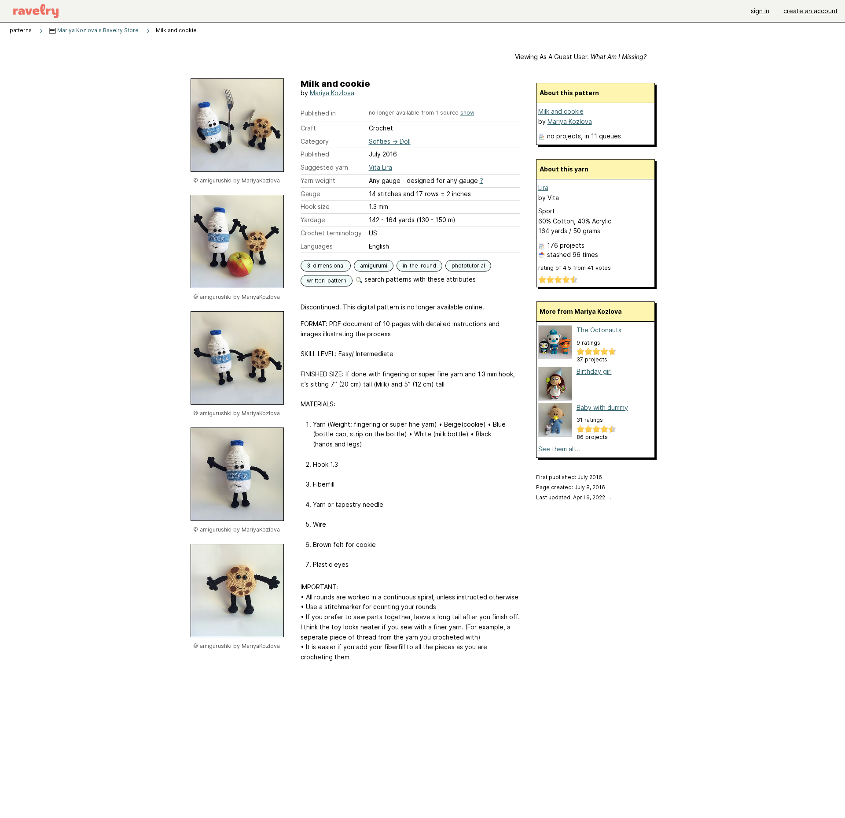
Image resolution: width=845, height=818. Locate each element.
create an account (810, 11)
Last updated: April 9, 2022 (573, 497)
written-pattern (326, 280)
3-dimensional (326, 265)
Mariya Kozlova (332, 93)
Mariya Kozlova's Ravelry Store (97, 30)
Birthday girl (594, 371)
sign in (760, 11)
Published (315, 154)
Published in (318, 113)
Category (315, 141)
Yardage (313, 219)
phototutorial (468, 265)
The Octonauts (599, 330)
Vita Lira (380, 167)
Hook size (315, 206)
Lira (543, 187)
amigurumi (373, 265)
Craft (308, 128)
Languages (317, 246)
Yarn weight (318, 180)
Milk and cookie (561, 111)
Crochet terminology (331, 233)
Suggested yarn (324, 167)
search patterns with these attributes (419, 279)
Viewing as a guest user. (581, 56)
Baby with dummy (602, 407)
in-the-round (419, 265)
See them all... (559, 449)
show (467, 112)
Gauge (310, 193)
